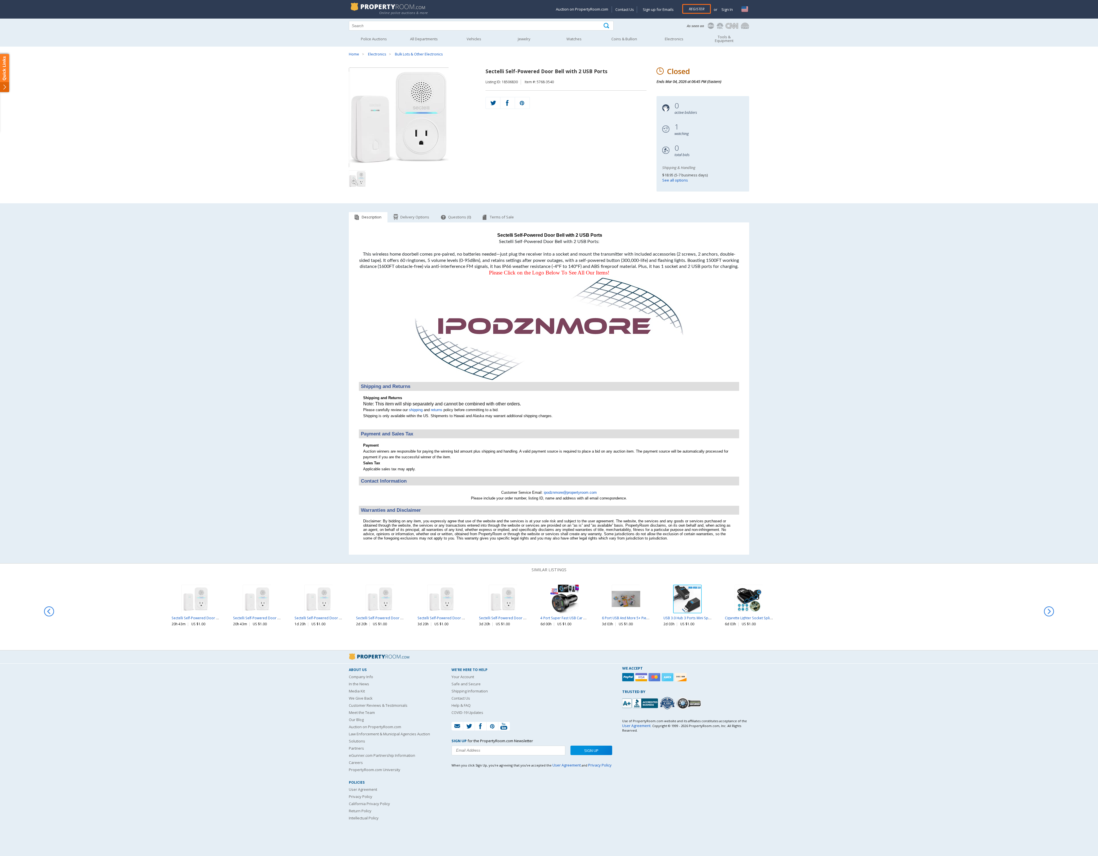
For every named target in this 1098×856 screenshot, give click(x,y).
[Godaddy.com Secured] (690, 703)
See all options (675, 180)
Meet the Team (362, 712)
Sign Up (591, 750)
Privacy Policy (360, 796)
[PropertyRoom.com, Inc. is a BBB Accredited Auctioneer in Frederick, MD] (640, 702)
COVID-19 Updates (467, 712)
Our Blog (356, 719)
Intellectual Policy (364, 818)
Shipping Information (469, 691)
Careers (356, 762)
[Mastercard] (655, 677)
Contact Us (624, 9)
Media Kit (357, 691)
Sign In (727, 9)
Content (5, 72)
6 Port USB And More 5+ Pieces (627, 618)
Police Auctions (374, 38)
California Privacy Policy (369, 803)
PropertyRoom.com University (374, 769)
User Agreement (363, 789)
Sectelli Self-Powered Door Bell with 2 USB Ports (210, 618)
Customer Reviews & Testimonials (378, 705)
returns (436, 410)
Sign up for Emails (658, 9)
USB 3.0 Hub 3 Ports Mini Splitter (689, 618)
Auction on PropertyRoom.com (582, 9)
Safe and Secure (466, 683)
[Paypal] (628, 677)
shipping (416, 410)
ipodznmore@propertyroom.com (570, 492)
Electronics (377, 54)
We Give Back (361, 698)
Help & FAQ (461, 705)
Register (696, 8)
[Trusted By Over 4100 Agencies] (668, 703)
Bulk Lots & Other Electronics (419, 54)
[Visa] (642, 677)
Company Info (361, 676)
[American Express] (668, 677)
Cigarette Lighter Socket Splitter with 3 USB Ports (764, 618)
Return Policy (360, 810)
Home (354, 54)
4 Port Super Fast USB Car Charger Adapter (575, 618)
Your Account (462, 676)
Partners (356, 748)
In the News (359, 683)
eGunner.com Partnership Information (382, 755)
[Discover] (681, 677)
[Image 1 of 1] (412, 117)
